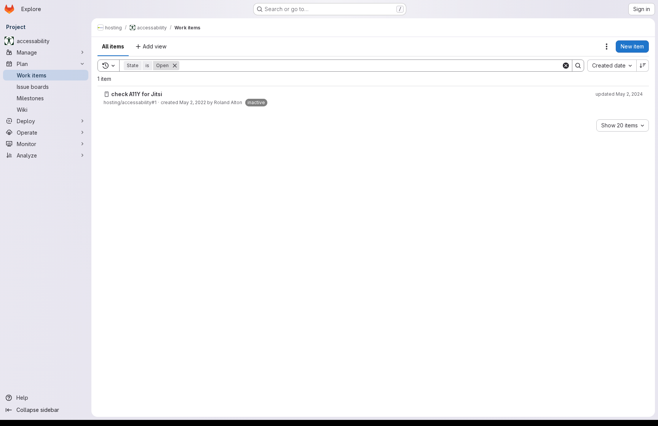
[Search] (578, 65)
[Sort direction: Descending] (643, 65)
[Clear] (565, 65)
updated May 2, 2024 (619, 94)
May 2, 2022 (192, 102)
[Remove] (174, 65)
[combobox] (611, 65)
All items (113, 46)
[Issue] (107, 94)
